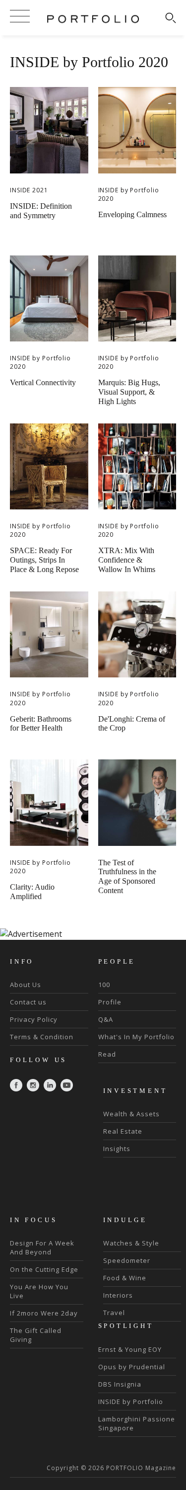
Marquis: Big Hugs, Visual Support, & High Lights (129, 391)
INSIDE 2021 (29, 190)
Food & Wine (124, 1277)
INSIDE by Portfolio (130, 1401)
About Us (25, 984)
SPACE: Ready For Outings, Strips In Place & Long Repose (44, 559)
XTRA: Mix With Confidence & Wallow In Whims (126, 559)
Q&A (105, 1019)
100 (104, 984)
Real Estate (122, 1131)
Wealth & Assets (131, 1113)
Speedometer (126, 1260)
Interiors (118, 1295)
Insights (116, 1148)
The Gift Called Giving (36, 1335)
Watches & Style (131, 1243)
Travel (114, 1312)
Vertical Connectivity (43, 382)
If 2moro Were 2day (44, 1313)
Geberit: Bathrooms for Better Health (40, 724)
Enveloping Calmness (132, 214)
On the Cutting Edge (44, 1269)
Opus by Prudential (131, 1366)
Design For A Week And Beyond (42, 1247)
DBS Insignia (119, 1384)
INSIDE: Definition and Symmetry (41, 211)
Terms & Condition (41, 1036)
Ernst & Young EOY (130, 1349)
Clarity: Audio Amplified (32, 892)
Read (107, 1054)
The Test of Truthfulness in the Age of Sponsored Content (127, 876)
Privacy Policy (34, 1019)
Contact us (28, 1001)
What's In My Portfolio (136, 1036)
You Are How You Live (39, 1291)
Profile (110, 1001)
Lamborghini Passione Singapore (136, 1423)
